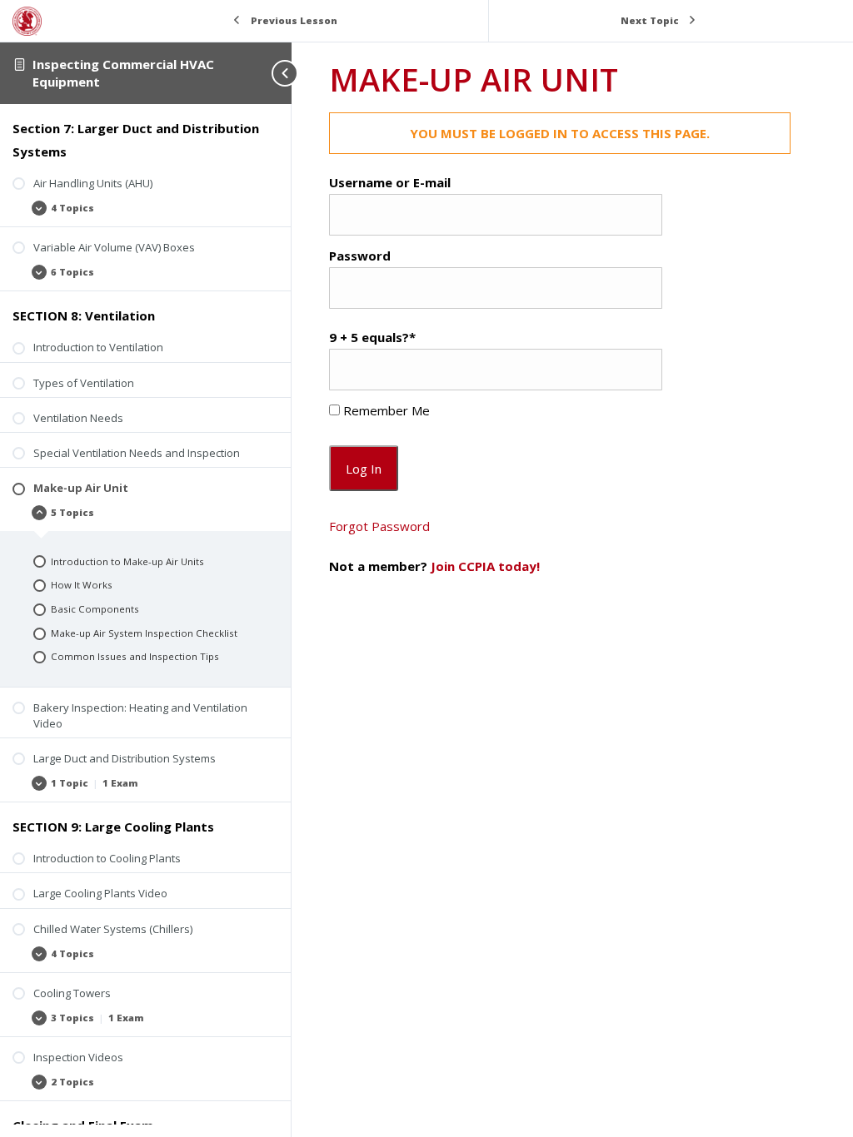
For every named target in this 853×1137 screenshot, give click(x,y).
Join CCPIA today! (485, 566)
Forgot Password (379, 526)
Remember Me (385, 410)
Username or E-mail (390, 182)
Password (360, 255)
